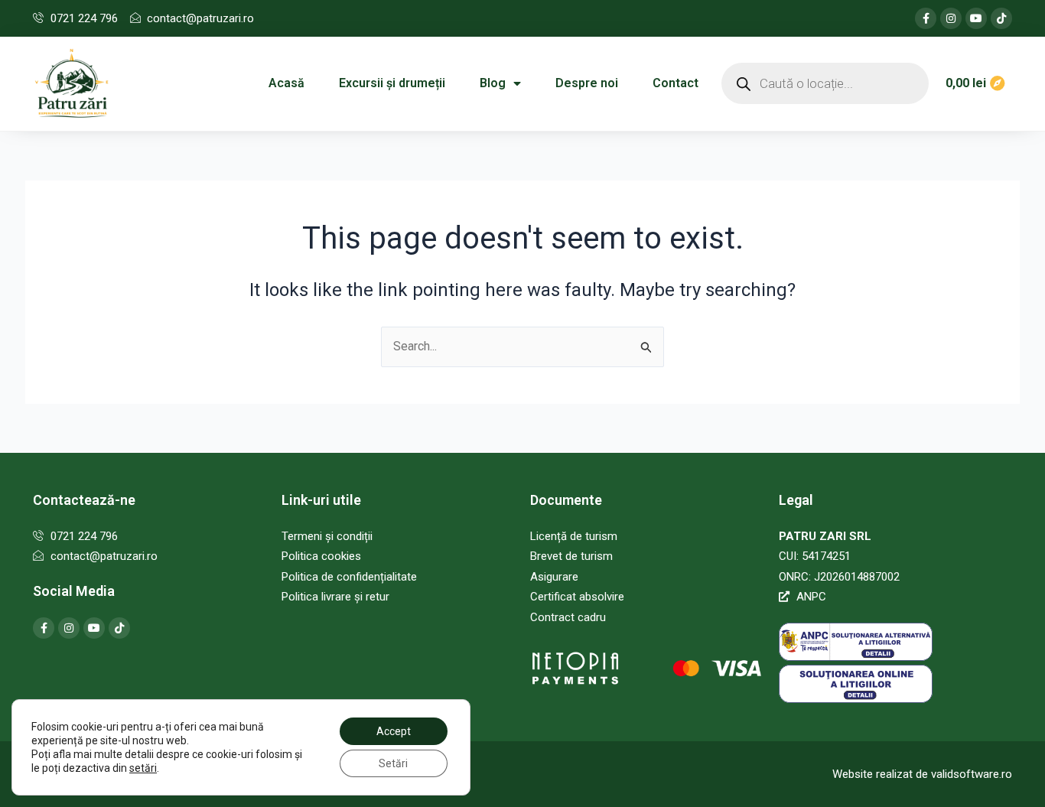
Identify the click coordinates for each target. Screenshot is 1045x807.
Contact (675, 83)
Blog (493, 83)
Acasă (286, 83)
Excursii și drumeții (392, 83)
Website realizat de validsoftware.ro (922, 774)
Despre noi (586, 83)
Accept (393, 731)
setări (143, 768)
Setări (393, 763)
